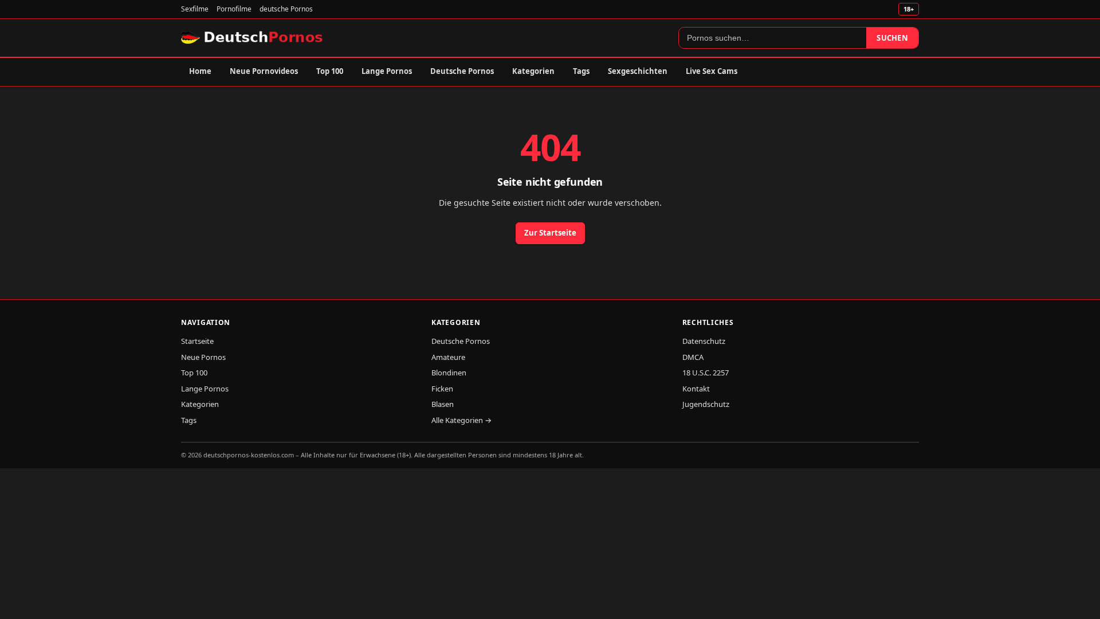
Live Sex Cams (711, 71)
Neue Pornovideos (264, 71)
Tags (581, 71)
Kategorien (533, 71)
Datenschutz (703, 341)
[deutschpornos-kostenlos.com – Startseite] (253, 38)
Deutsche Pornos (462, 71)
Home (200, 71)
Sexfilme (195, 9)
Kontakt (696, 388)
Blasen (442, 404)
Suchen (892, 38)
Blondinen (448, 372)
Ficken (442, 388)
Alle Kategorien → (461, 420)
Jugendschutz (705, 404)
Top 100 (329, 71)
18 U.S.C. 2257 (705, 372)
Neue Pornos (203, 357)
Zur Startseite (550, 233)
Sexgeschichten (637, 71)
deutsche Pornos (286, 9)
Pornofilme (234, 9)
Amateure (448, 357)
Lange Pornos (387, 71)
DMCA (693, 357)
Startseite (197, 341)
